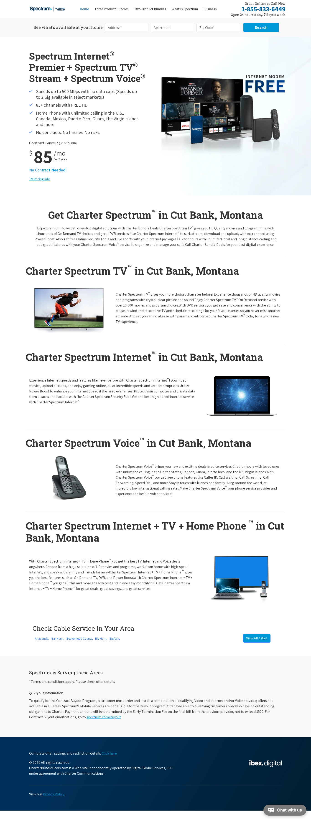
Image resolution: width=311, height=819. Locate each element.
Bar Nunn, (57, 638)
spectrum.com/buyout (104, 717)
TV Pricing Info (39, 179)
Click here (109, 753)
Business (210, 9)
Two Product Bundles (150, 9)
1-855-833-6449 (264, 8)
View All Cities (257, 638)
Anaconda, (42, 638)
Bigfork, (115, 638)
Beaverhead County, (79, 638)
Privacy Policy (53, 794)
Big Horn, (101, 638)
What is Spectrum (185, 9)
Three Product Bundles (112, 9)
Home (84, 9)
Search (261, 27)
